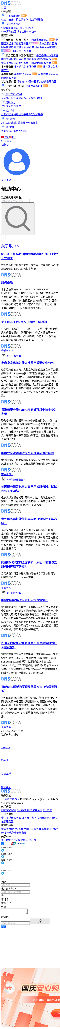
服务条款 (7, 282)
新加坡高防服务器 (46, 81)
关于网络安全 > (14, 593)
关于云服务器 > (14, 356)
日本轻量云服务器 (21, 51)
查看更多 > (7, 350)
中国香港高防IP (34, 86)
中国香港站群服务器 (12, 59)
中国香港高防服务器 (40, 63)
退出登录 (6, 180)
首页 (3, 7)
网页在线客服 (12, 799)
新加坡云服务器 (23, 47)
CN (6, 137)
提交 (3, 926)
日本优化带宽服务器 (25, 66)
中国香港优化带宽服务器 (38, 59)
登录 (9, 141)
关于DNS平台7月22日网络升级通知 (24, 322)
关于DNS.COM (9, 840)
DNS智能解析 (8, 810)
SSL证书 (31, 31)
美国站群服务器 (47, 74)
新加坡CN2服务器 (27, 81)
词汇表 (32, 840)
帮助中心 (23, 840)
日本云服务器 (47, 43)
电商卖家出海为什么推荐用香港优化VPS (27, 362)
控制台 (5, 144)
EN (14, 137)
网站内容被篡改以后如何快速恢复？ (24, 600)
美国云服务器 (44, 817)
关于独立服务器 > (16, 479)
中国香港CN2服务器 (47, 55)
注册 (4, 141)
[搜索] (17, 218)
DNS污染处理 (9, 31)
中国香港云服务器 (39, 39)
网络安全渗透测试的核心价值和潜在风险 (27, 453)
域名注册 (22, 31)
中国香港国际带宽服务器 (15, 63)
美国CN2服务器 (23, 74)
